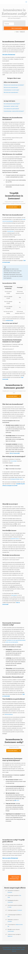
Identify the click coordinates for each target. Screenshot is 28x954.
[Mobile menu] (26, 2)
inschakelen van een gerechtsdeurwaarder (16, 640)
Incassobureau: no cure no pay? (11, 90)
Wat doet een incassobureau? (11, 92)
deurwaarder (14, 595)
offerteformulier (9, 320)
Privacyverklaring (7, 949)
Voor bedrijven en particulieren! (11, 108)
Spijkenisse (10, 936)
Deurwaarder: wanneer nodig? (11, 106)
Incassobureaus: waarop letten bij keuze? (14, 111)
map (15, 947)
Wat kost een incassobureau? (11, 87)
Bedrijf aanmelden (16, 949)
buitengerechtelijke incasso (17, 479)
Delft (9, 916)
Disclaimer (19, 947)
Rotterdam (10, 892)
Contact (22, 949)
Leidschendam (11, 931)
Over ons (14, 951)
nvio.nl (17, 800)
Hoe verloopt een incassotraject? (12, 103)
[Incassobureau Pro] (10, 2)
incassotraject (13, 461)
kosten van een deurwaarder (11, 642)
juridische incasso (15, 538)
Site (13, 947)
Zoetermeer (10, 902)
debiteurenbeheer (9, 714)
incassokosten (10, 231)
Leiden (10, 907)
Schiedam (10, 921)
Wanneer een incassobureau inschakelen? (14, 85)
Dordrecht (20, 910)
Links (23, 947)
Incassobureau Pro (6, 947)
